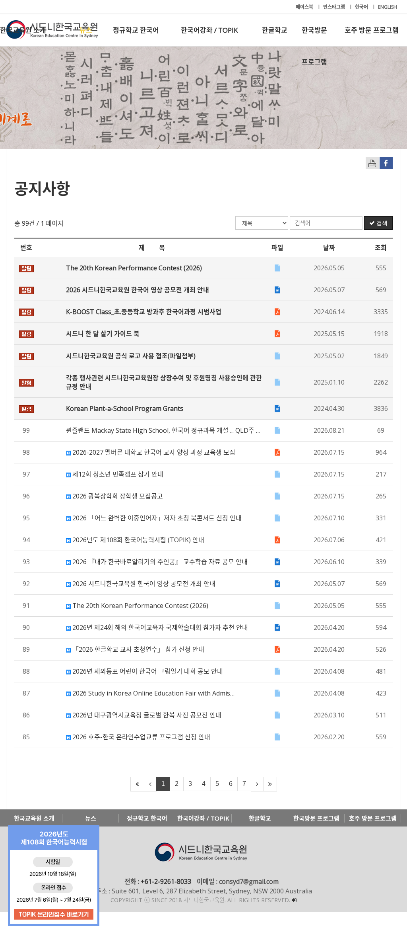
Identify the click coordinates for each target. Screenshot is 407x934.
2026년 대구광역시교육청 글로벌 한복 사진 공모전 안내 (146, 715)
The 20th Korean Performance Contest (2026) (139, 605)
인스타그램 (334, 7)
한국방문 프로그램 (314, 35)
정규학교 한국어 (136, 30)
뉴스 (85, 30)
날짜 (329, 247)
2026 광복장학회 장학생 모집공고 (117, 496)
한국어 (362, 7)
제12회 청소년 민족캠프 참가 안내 (117, 474)
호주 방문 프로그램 (372, 30)
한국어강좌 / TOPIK (209, 30)
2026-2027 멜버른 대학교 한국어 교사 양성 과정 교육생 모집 (153, 452)
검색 (381, 223)
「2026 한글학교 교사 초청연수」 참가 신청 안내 (137, 649)
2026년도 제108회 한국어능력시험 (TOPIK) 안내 (137, 539)
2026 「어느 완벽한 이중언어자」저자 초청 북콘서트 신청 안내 (156, 518)
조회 (381, 247)
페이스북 (305, 7)
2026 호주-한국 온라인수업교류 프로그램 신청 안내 (140, 737)
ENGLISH (387, 7)
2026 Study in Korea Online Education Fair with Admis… (153, 693)
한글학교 (274, 30)
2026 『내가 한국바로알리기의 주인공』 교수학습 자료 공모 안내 (159, 561)
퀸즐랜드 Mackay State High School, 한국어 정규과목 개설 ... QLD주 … (163, 430)
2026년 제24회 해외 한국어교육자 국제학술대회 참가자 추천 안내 (159, 627)
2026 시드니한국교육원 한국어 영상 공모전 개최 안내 (143, 583)
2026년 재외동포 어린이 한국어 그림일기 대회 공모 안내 (147, 671)
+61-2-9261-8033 (166, 881)
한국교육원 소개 (23, 30)
